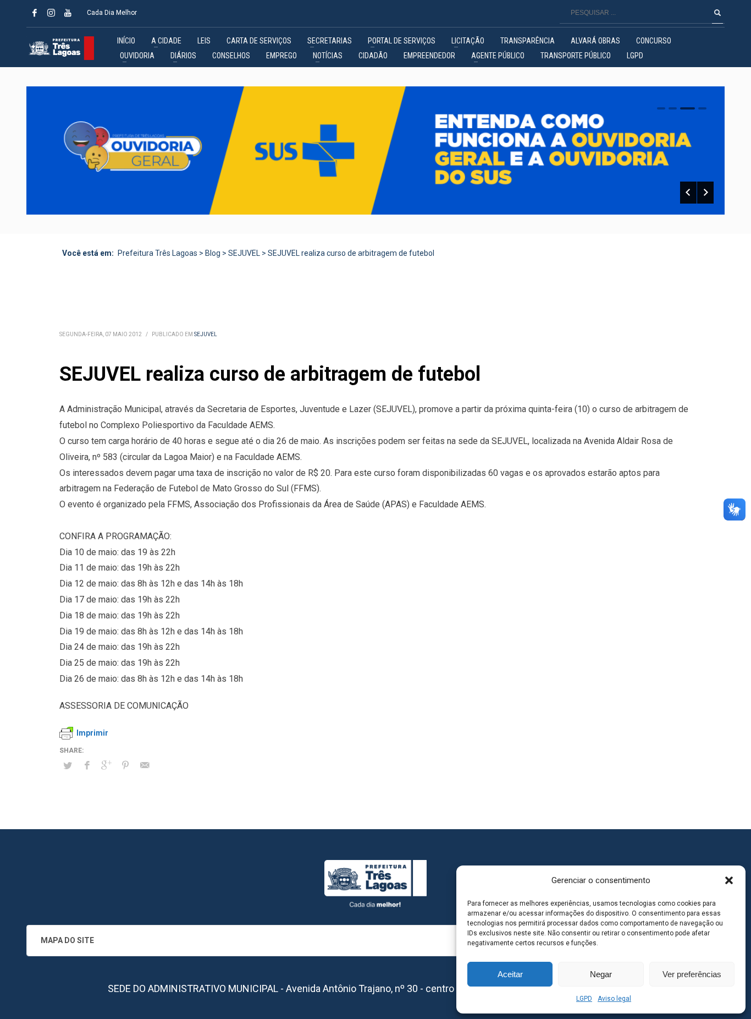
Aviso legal (614, 998)
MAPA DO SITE (67, 940)
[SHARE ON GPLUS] (106, 765)
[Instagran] (51, 12)
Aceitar (510, 974)
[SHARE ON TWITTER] (67, 766)
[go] (717, 13)
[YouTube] (67, 12)
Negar (601, 974)
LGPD (584, 998)
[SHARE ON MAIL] (144, 765)
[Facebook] (34, 12)
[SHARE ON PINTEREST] (125, 765)
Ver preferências (691, 974)
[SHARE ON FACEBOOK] (87, 765)
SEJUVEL (205, 334)
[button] (729, 880)
